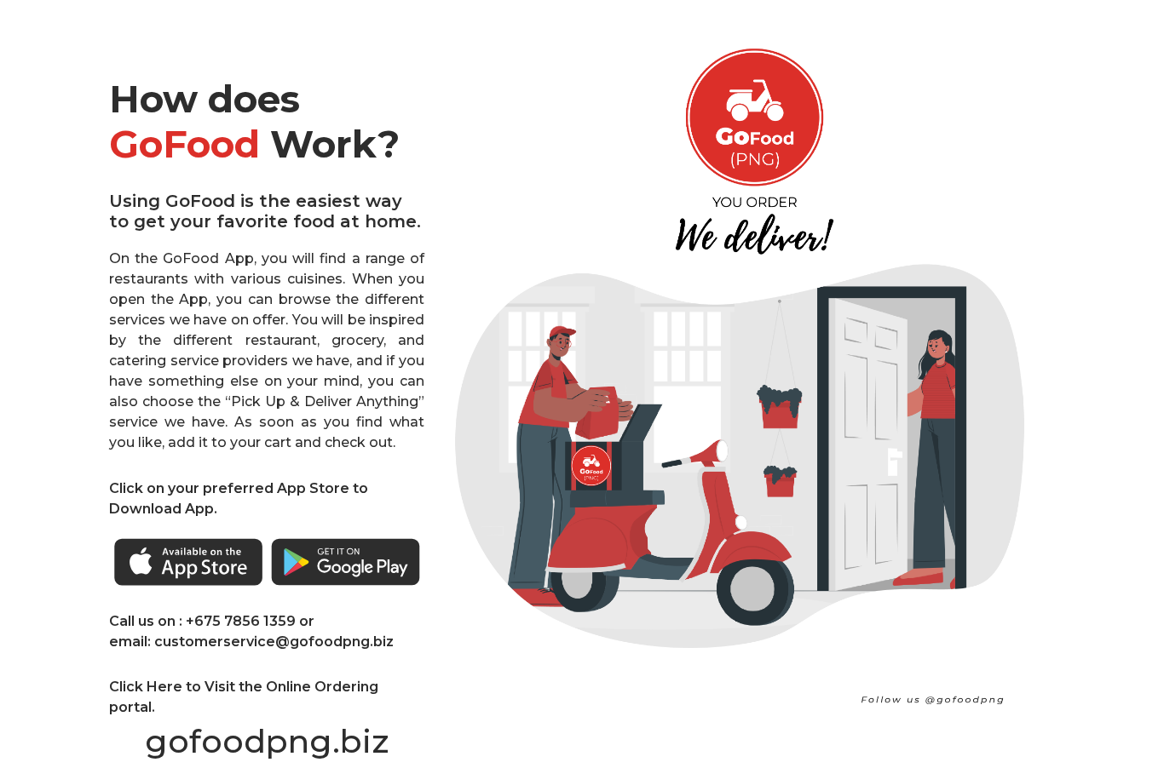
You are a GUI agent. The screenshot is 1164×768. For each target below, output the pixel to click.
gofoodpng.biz (267, 741)
